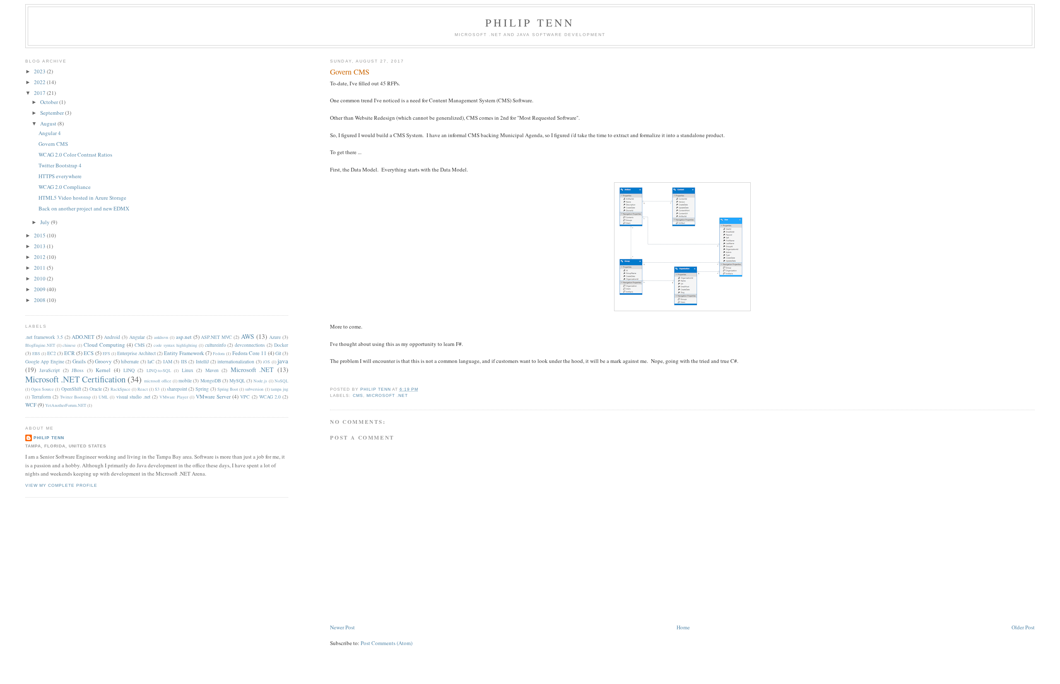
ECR (69, 353)
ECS (89, 353)
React (142, 389)
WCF (30, 404)
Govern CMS (53, 143)
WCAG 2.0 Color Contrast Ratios (75, 154)
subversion (254, 389)
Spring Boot (227, 389)
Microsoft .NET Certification (75, 379)
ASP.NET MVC (216, 337)
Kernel (103, 370)
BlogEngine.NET (40, 345)
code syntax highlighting (175, 345)
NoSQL (281, 381)
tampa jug (279, 389)
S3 (157, 389)
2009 (40, 289)
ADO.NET (83, 337)
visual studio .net (133, 397)
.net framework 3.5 (44, 337)
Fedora (219, 353)
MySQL (237, 380)
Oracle (95, 389)
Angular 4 (50, 133)
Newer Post (342, 627)
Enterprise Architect (136, 353)
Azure (275, 337)
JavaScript (49, 370)
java (282, 361)
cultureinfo (215, 345)
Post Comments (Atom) (386, 643)
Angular (137, 337)
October (49, 102)
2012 (40, 257)
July (45, 222)
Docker (281, 345)
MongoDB (210, 380)
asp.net (184, 337)
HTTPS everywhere (60, 176)
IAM (167, 361)
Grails (79, 361)
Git (278, 353)
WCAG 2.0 (270, 397)
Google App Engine (44, 361)
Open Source (42, 389)
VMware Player (173, 397)
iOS (266, 362)
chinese (69, 345)
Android (112, 337)
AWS (247, 336)
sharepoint (177, 389)
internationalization (235, 361)
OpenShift (71, 389)
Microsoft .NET (387, 395)
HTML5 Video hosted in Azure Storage (82, 197)
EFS (106, 353)
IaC (150, 361)
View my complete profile (61, 485)
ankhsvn (161, 337)
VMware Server (213, 396)
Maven (212, 370)
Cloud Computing (104, 344)
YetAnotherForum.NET (65, 405)
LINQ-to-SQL (159, 370)
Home (683, 627)
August (49, 123)
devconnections (250, 345)
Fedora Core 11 (249, 353)
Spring (202, 389)
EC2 (51, 353)
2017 (40, 93)
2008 (40, 300)
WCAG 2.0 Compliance (65, 187)
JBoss (78, 370)
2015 (40, 235)
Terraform (41, 397)
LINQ (129, 370)
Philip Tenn (529, 22)
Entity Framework (184, 353)
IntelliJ (202, 361)
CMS (358, 395)
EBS (36, 353)
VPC (245, 397)
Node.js (260, 381)
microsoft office (157, 381)
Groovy (103, 361)
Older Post (1023, 627)
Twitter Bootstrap (75, 397)
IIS (184, 361)
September (52, 112)
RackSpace (120, 389)
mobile (185, 380)
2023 (40, 71)
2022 (40, 82)
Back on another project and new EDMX (84, 208)
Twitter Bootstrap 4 (60, 165)
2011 (40, 267)
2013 (40, 246)
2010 (40, 278)
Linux (187, 370)
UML (103, 397)
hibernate (130, 361)
